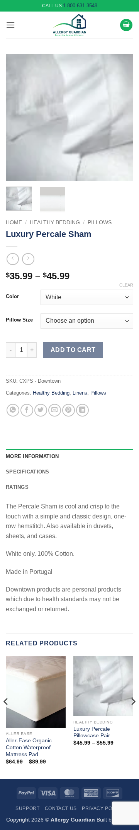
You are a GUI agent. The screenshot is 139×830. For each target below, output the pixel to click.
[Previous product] (28, 259)
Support (27, 808)
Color (12, 296)
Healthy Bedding (55, 222)
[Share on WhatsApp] (13, 410)
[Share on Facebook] (26, 410)
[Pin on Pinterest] (68, 410)
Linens (80, 393)
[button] (10, 24)
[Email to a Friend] (54, 410)
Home (14, 222)
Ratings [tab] (17, 487)
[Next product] (13, 259)
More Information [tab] (32, 456)
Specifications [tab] (27, 472)
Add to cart (73, 350)
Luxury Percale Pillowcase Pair (91, 732)
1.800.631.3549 (80, 5)
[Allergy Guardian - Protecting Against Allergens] (69, 25)
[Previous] (18, 117)
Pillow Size (19, 320)
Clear (126, 285)
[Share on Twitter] (40, 410)
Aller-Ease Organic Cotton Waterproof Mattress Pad (29, 747)
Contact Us (61, 808)
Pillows (100, 222)
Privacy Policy (103, 808)
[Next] (121, 117)
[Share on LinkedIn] (82, 410)
